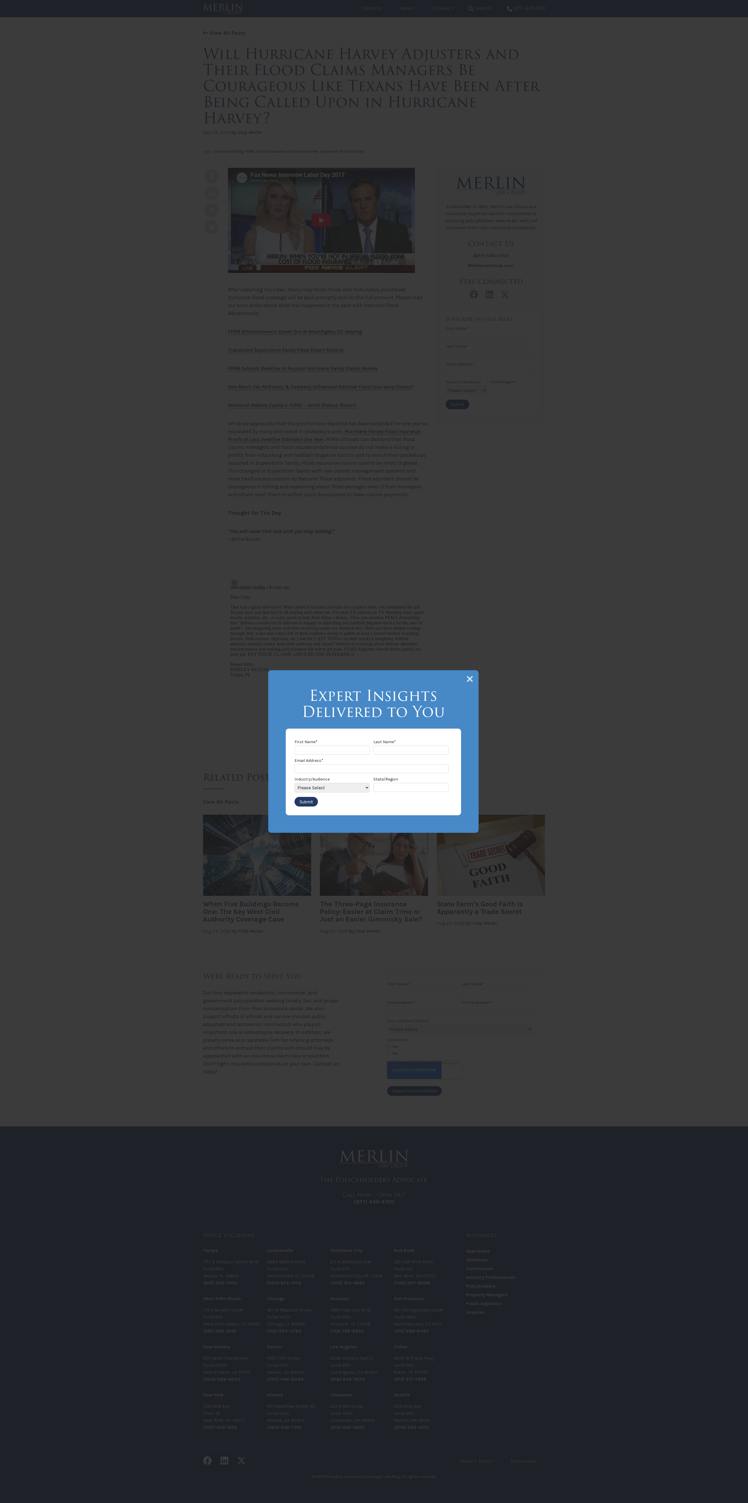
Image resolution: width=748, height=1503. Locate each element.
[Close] (470, 679)
